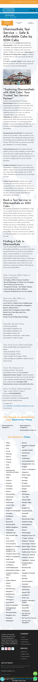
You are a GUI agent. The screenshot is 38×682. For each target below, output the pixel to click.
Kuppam (24, 456)
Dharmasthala (10, 494)
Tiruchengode (10, 562)
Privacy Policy (25, 639)
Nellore (8, 475)
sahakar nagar (26, 502)
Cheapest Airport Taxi (13, 554)
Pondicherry (10, 597)
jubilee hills (26, 589)
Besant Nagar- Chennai (29, 546)
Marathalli (25, 513)
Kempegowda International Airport (12, 471)
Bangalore (9, 508)
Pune (7, 538)
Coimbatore (10, 565)
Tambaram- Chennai (28, 560)
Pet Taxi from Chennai (29, 618)
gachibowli (25, 595)
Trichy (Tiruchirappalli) (13, 511)
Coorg (8, 451)
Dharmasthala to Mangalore (25, 426)
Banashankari (26, 486)
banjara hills (26, 592)
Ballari (8, 445)
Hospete (8, 483)
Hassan (8, 583)
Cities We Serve (26, 656)
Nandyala (9, 618)
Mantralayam (10, 602)
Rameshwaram (10, 589)
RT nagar (25, 478)
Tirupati (8, 462)
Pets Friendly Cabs (12, 535)
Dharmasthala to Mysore (28, 430)
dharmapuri (9, 600)
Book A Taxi (24, 651)
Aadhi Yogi (9, 559)
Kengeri (24, 489)
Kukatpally (25, 605)
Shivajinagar (26, 494)
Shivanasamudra (11, 612)
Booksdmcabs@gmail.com (9, 671)
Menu (31, 10)
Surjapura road (27, 511)
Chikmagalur (10, 530)
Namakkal (9, 513)
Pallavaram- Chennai (28, 555)
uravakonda (26, 453)
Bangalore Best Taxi (28, 464)
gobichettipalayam (12, 567)
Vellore (8, 491)
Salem (8, 467)
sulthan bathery (11, 580)
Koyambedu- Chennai (29, 549)
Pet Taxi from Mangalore (26, 621)
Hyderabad (9, 497)
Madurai (8, 519)
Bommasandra (26, 567)
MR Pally (24, 578)
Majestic (24, 491)
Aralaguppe (26, 611)
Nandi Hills (25, 608)
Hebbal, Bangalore (12, 527)
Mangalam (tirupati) (28, 573)
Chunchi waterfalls (12, 605)
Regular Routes (25, 654)
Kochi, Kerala (10, 541)
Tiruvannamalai (11, 544)
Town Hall (25, 497)
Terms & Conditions (26, 644)
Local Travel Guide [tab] (19, 23)
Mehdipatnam (26, 587)
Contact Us (24, 658)
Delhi (23, 570)
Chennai (8, 459)
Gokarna (9, 480)
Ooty (7, 465)
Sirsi (7, 578)
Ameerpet (25, 584)
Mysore (8, 456)
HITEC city (25, 598)
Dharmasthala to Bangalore (7, 426)
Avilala (24, 576)
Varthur (24, 516)
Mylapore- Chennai (28, 541)
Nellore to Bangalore (13, 556)
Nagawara (25, 472)
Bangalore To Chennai (13, 546)
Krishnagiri (9, 486)
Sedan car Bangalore (29, 469)
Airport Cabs (10, 505)
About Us (24, 637)
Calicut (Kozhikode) (28, 461)
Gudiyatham (26, 458)
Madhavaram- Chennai (29, 552)
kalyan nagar (26, 475)
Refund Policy (25, 642)
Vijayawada (9, 502)
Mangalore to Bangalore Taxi (10, 550)
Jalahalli (24, 527)
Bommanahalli (10, 524)
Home (6, 17)
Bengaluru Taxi (10, 615)
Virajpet (24, 467)
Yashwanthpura (27, 524)
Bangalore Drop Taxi (28, 535)
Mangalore (9, 591)
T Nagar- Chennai (27, 538)
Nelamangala (26, 533)
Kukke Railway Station (13, 570)
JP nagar (24, 483)
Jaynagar (24, 480)
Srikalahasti (9, 621)
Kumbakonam (10, 594)
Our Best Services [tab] (7, 23)
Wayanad (9, 500)
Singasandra (26, 508)
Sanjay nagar (26, 500)
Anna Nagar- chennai (29, 544)
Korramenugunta (27, 581)
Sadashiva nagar (27, 522)
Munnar (24, 443)
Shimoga (9, 454)
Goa (7, 448)
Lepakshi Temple (27, 450)
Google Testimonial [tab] (30, 23)
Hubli (7, 478)
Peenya (24, 530)
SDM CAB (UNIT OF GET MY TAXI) (25, 679)
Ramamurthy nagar (28, 519)
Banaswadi (9, 522)
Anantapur (9, 489)
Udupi (8, 443)
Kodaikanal (9, 516)
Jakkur (24, 505)
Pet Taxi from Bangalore (26, 614)
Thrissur (8, 586)
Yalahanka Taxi (10, 533)
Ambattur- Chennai (28, 557)
